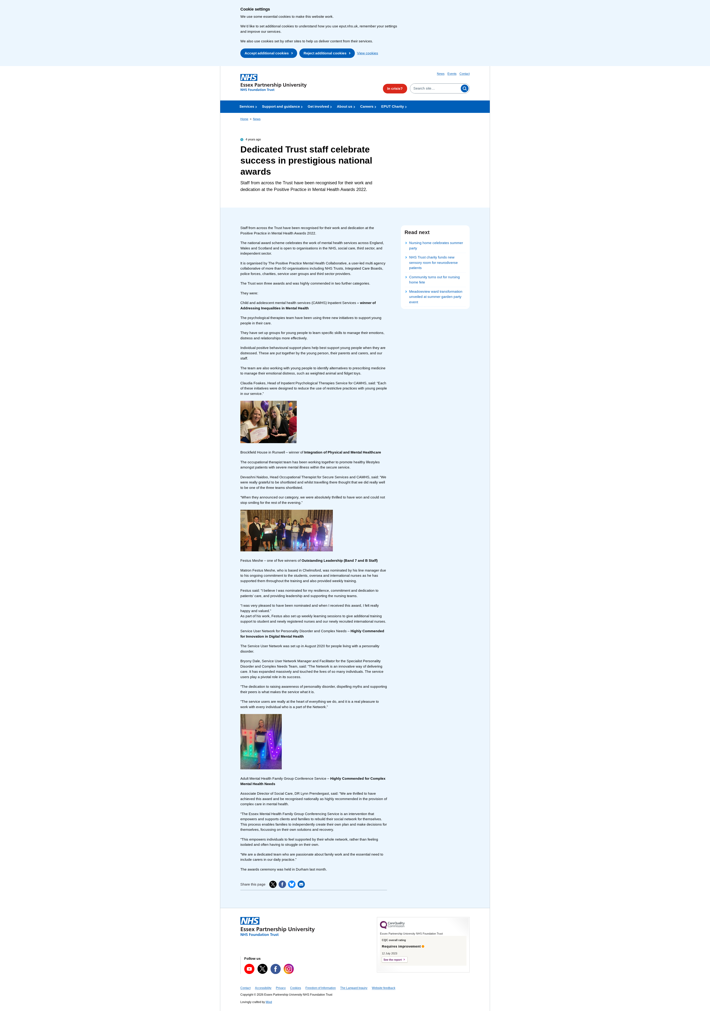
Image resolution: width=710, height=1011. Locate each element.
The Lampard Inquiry (353, 988)
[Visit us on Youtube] (249, 969)
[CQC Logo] (392, 927)
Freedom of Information (320, 988)
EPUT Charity (392, 106)
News (440, 73)
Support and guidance (281, 106)
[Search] (465, 88)
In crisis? (395, 88)
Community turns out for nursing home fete (434, 279)
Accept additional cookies (267, 53)
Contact (464, 73)
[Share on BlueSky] (291, 884)
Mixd (269, 1002)
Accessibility (263, 988)
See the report (392, 959)
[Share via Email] (301, 884)
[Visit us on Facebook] (276, 969)
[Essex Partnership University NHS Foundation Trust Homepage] (273, 82)
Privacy (281, 988)
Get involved (318, 106)
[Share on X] (273, 884)
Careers (366, 106)
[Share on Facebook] (282, 884)
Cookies (295, 988)
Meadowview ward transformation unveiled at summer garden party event (435, 297)
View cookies (367, 53)
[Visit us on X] (262, 969)
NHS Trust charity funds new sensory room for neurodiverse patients (433, 262)
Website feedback (383, 988)
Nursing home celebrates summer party (436, 245)
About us (344, 106)
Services (246, 106)
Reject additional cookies (325, 53)
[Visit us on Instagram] (289, 969)
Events (452, 73)
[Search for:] (435, 88)
